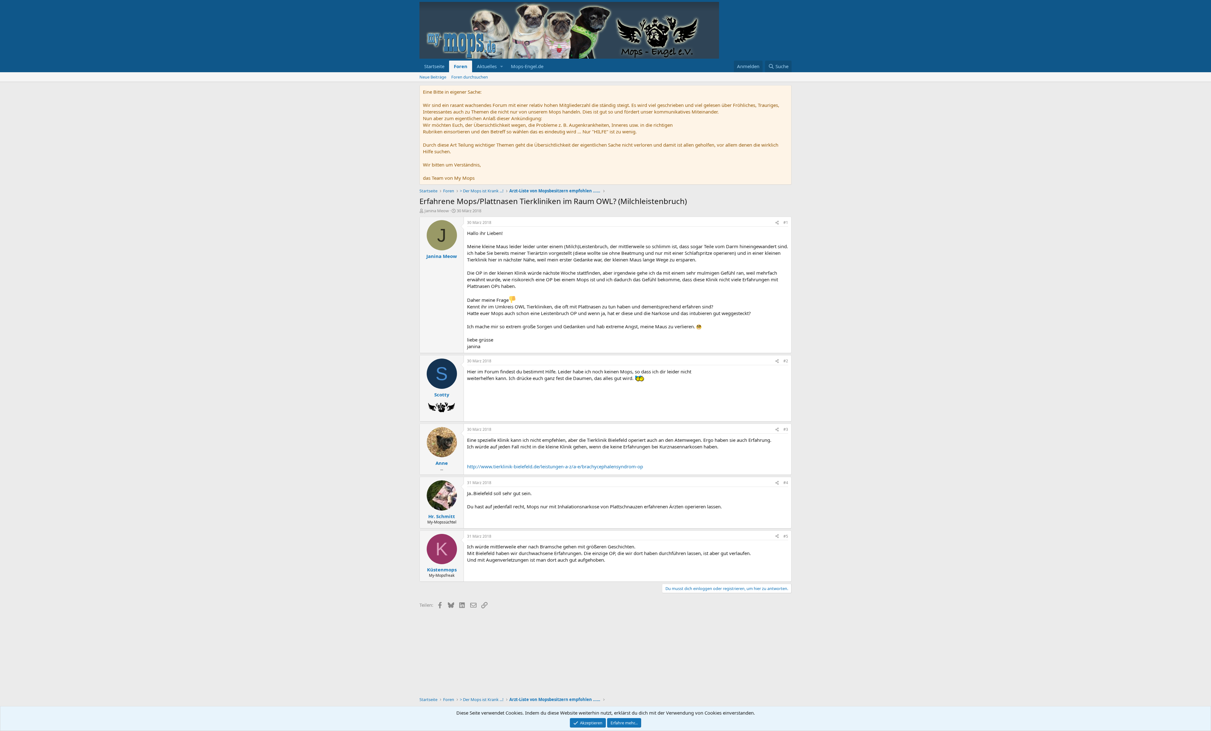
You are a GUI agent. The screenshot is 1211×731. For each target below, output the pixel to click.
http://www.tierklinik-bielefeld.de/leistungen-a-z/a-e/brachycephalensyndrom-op (555, 466)
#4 (785, 482)
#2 (785, 361)
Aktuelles (487, 66)
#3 (785, 429)
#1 (785, 222)
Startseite (434, 66)
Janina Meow (436, 210)
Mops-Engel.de (527, 66)
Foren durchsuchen (469, 77)
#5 (785, 536)
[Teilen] (777, 222)
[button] (501, 66)
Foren (460, 66)
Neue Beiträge (432, 77)
